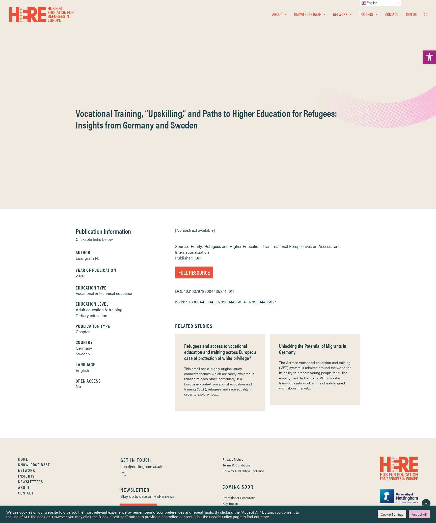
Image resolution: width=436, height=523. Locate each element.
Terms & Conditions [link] (237, 465)
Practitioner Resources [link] (239, 497)
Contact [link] (391, 14)
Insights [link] (366, 14)
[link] (429, 57)
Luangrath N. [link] (87, 258)
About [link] (277, 14)
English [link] (82, 370)
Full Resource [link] (194, 272)
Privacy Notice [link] (233, 459)
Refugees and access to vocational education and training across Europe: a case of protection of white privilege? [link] (220, 351)
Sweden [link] (83, 354)
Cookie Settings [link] (392, 514)
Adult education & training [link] (99, 309)
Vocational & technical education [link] (104, 293)
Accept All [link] (419, 514)
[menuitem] (279, 14)
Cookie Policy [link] (220, 516)
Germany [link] (84, 348)
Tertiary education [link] (91, 315)
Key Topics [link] (230, 503)
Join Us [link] (411, 14)
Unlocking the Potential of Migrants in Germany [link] (312, 348)
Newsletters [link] (30, 481)
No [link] (78, 386)
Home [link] (23, 459)
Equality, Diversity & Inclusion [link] (243, 470)
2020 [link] (80, 276)
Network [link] (340, 14)
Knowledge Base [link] (307, 14)
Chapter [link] (83, 331)
